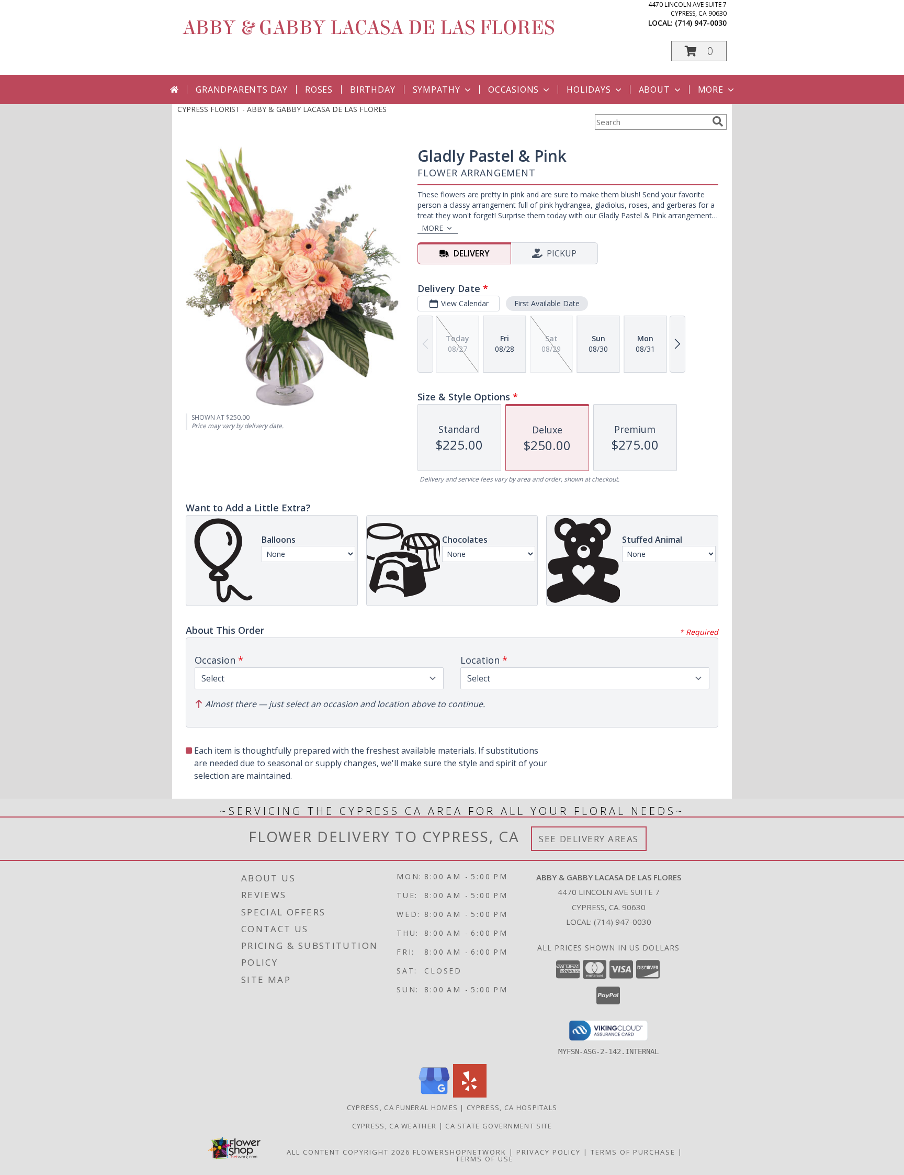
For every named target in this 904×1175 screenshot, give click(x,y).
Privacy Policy (548, 1152)
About (654, 89)
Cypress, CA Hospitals (512, 1107)
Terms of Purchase (633, 1152)
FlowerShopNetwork (459, 1152)
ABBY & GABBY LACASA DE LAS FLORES (369, 28)
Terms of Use (485, 1158)
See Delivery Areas (589, 839)
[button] (699, 51)
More (711, 89)
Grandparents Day (242, 89)
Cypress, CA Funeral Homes (402, 1107)
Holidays (589, 89)
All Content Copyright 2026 (348, 1152)
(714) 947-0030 (701, 23)
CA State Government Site (498, 1126)
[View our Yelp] (470, 1095)
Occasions (513, 89)
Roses (319, 89)
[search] (717, 121)
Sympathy (436, 89)
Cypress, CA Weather (394, 1126)
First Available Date (547, 303)
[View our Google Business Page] (434, 1095)
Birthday (372, 89)
